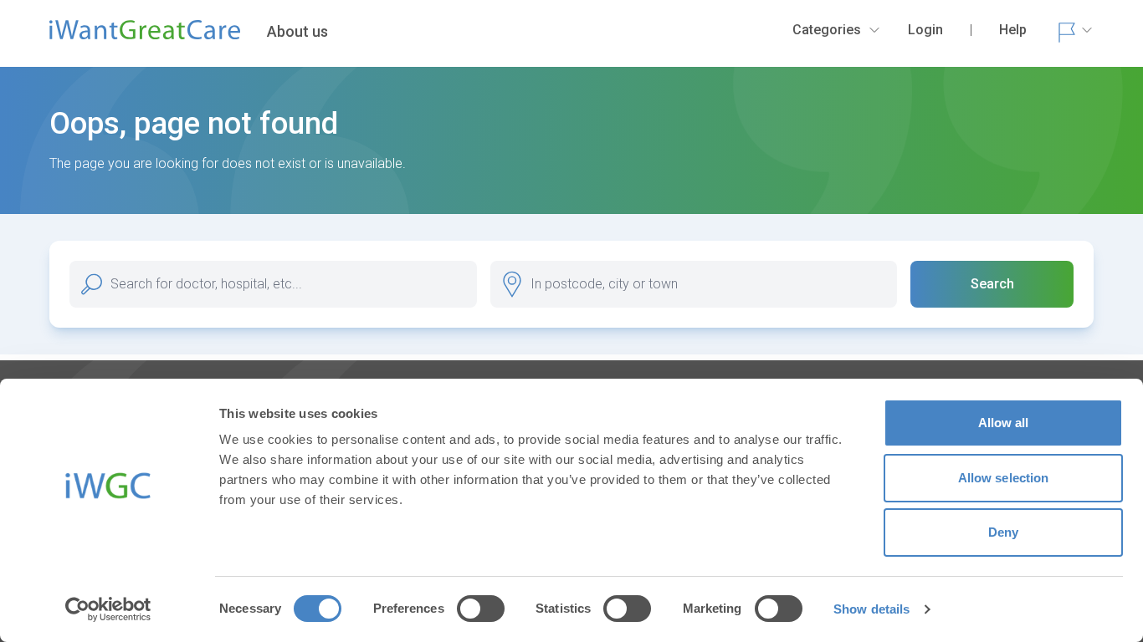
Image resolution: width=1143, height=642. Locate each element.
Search (992, 284)
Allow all (1003, 422)
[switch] (481, 608)
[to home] (144, 37)
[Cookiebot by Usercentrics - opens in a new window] (108, 609)
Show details (871, 609)
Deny (1003, 532)
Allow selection (1003, 478)
